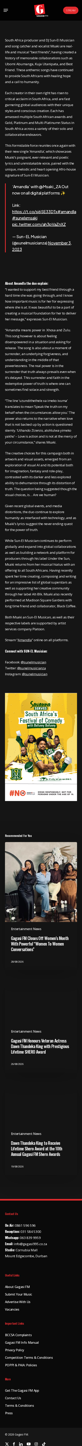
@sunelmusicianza (31, 668)
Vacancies (12, 1309)
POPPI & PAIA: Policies (21, 1365)
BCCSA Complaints (18, 1335)
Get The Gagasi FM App (22, 1390)
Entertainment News (26, 929)
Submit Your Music (18, 1294)
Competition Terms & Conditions (29, 1357)
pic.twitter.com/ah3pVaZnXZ (39, 224)
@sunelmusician (33, 662)
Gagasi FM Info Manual (22, 1342)
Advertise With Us (17, 1302)
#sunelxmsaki (24, 217)
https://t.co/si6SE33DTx (34, 211)
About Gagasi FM (17, 1287)
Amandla (25, 640)
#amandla (66, 211)
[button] (6, 10)
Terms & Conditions (19, 1405)
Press (9, 1413)
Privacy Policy (14, 1350)
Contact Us (13, 1398)
